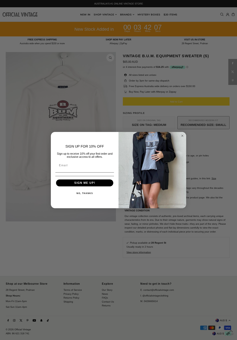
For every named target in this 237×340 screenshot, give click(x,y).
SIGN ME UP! (84, 182)
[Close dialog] (182, 136)
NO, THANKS (85, 193)
